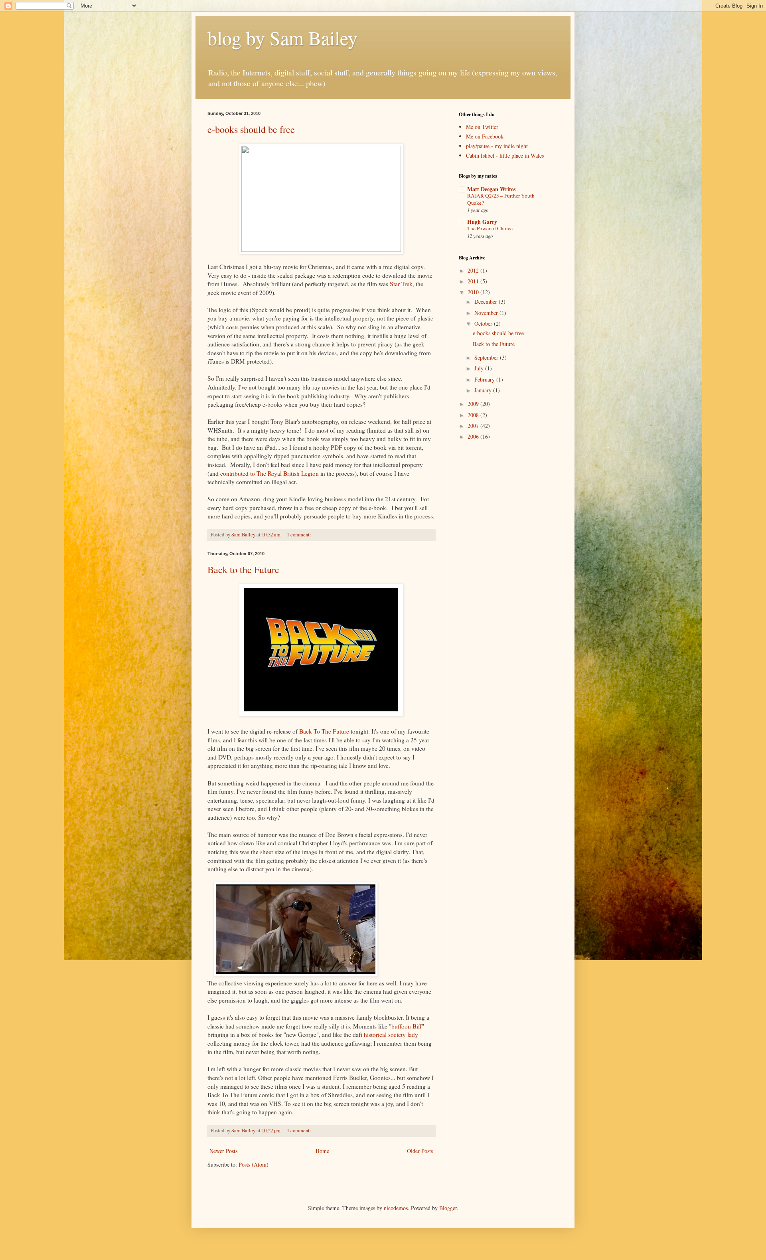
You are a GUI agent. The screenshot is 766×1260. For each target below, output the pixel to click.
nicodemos (396, 1208)
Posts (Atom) (253, 1164)
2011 (474, 281)
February (485, 379)
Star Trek (401, 284)
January (483, 390)
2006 (474, 436)
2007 (474, 425)
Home (322, 1151)
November (486, 312)
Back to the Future (243, 569)
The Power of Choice (490, 228)
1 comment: (299, 534)
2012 (474, 270)
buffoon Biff (406, 1026)
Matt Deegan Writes (491, 189)
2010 (474, 292)
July (479, 368)
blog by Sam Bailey (282, 37)
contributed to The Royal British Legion (269, 473)
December (486, 301)
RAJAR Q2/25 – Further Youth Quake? (501, 199)
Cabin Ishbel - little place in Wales (505, 155)
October (484, 323)
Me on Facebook (484, 136)
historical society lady (391, 1034)
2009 (474, 403)
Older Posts (420, 1151)
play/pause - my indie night (497, 146)
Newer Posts (223, 1151)
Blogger (448, 1208)
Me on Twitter (482, 127)
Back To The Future (324, 731)
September (487, 357)
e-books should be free (251, 129)
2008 (474, 415)
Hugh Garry (482, 222)
